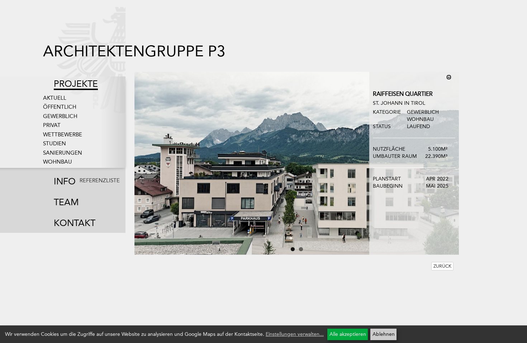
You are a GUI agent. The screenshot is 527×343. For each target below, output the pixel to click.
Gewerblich (60, 116)
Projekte (76, 84)
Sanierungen (62, 153)
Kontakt (74, 223)
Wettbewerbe (62, 134)
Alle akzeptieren (347, 334)
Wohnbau (57, 162)
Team (66, 202)
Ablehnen (383, 334)
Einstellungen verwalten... (295, 334)
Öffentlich (59, 107)
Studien (54, 143)
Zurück (442, 266)
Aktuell (54, 98)
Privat (52, 125)
